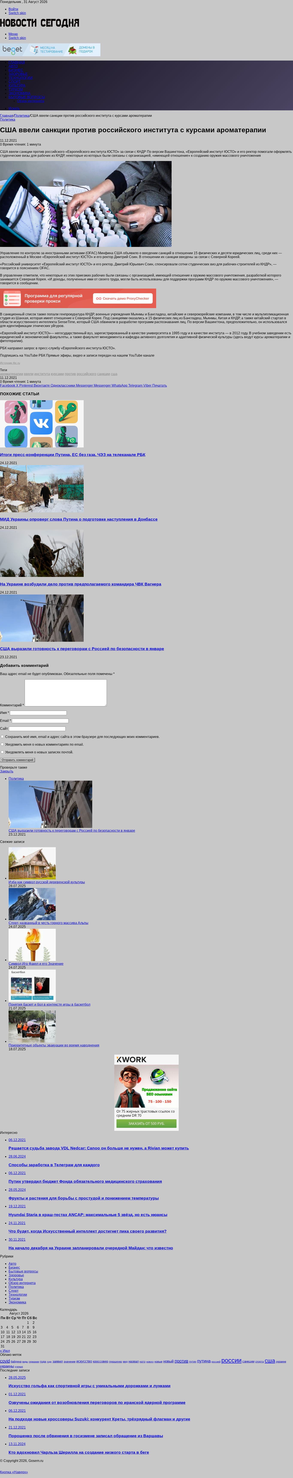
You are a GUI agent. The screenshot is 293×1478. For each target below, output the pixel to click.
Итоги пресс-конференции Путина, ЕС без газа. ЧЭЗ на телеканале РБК (72, 454)
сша (114, 374)
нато (142, 1361)
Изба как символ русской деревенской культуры (47, 882)
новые (158, 1361)
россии (231, 1360)
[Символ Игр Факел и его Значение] (32, 960)
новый (168, 1361)
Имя (4, 713)
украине (281, 1361)
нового (150, 1361)
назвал (133, 1361)
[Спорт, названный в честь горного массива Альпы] (32, 919)
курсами (57, 374)
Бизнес (16, 70)
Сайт (4, 728)
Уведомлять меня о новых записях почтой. (39, 752)
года (43, 1361)
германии (34, 1361)
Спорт (15, 82)
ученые (19, 1366)
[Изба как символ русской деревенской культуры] (32, 878)
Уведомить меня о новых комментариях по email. (44, 744)
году (49, 1361)
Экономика (19, 93)
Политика (21, 115)
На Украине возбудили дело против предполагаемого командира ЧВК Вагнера (80, 584)
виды (25, 1361)
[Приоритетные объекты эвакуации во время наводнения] (32, 1041)
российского (86, 374)
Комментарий (12, 705)
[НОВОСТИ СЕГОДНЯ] (40, 27)
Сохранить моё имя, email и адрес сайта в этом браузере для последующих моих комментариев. (82, 737)
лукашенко (115, 1361)
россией (216, 1361)
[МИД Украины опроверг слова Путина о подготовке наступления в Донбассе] (42, 511)
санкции (103, 374)
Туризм (16, 89)
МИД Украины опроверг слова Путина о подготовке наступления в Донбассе (79, 519)
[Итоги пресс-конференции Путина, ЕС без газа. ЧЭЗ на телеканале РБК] (42, 446)
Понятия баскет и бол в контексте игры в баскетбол (49, 1004)
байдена (16, 1361)
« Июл (5, 1351)
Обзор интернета (30, 101)
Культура (17, 85)
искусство (84, 1361)
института (42, 374)
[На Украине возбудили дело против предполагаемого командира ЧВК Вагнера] (42, 576)
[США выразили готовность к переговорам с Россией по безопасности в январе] (42, 640)
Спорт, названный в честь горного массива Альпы (48, 923)
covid (5, 1361)
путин (192, 1361)
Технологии (21, 78)
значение (70, 1361)
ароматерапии (11, 374)
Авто (13, 66)
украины (7, 1366)
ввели (28, 374)
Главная (6, 115)
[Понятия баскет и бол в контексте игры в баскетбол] (32, 1000)
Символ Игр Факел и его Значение (36, 964)
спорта (259, 1361)
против (70, 374)
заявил (58, 1361)
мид (125, 1361)
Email (5, 720)
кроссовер (100, 1361)
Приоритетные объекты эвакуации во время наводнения (54, 1045)
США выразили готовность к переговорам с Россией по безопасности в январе (82, 648)
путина (204, 1361)
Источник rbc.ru (10, 363)
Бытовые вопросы (27, 97)
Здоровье (18, 74)
